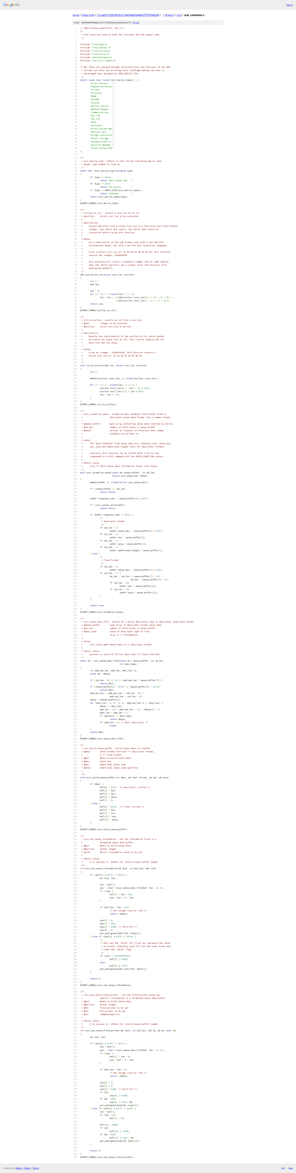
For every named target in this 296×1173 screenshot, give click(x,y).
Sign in (289, 4)
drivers (169, 15)
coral (75, 15)
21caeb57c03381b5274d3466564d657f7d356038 (128, 15)
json (290, 1168)
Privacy (27, 1168)
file (135, 22)
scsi (179, 15)
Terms (35, 1168)
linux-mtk (88, 15)
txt (283, 1168)
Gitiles (19, 1168)
